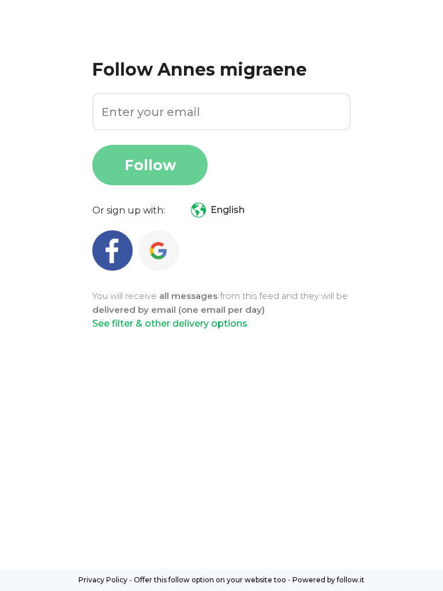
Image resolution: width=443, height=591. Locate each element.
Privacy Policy (102, 579)
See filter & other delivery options (169, 323)
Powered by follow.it (328, 579)
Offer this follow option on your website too (210, 579)
